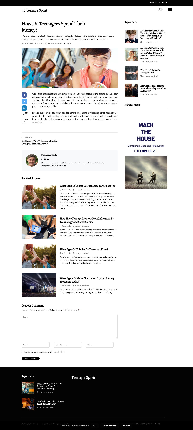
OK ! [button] (94, 425)
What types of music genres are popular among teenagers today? (87, 280)
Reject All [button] (126, 425)
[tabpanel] (70, 68)
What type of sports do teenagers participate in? (87, 186)
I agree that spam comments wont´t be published (44, 352)
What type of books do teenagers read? (150, 71)
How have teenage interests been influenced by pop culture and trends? (153, 88)
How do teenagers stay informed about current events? (51, 402)
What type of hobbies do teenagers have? (84, 249)
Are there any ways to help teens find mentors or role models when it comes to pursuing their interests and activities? (152, 53)
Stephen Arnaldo (28, 43)
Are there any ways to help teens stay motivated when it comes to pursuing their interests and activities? (153, 34)
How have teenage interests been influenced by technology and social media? (87, 220)
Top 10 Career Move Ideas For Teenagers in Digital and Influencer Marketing (49, 386)
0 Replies (68, 43)
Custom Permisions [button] (110, 425)
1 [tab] (69, 84)
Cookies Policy (84, 425)
